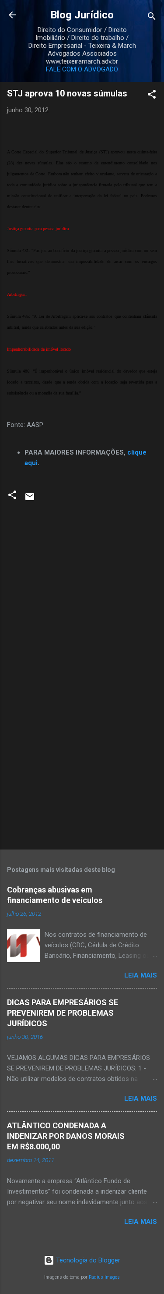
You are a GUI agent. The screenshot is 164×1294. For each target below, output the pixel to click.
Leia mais (140, 975)
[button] (152, 96)
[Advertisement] (82, 774)
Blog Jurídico (82, 15)
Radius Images (104, 1277)
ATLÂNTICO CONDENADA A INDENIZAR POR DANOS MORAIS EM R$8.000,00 (66, 1136)
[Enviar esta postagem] (29, 500)
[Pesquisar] (152, 17)
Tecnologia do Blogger (87, 1260)
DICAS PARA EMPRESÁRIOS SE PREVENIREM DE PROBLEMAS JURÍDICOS (62, 1013)
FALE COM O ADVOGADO (82, 69)
